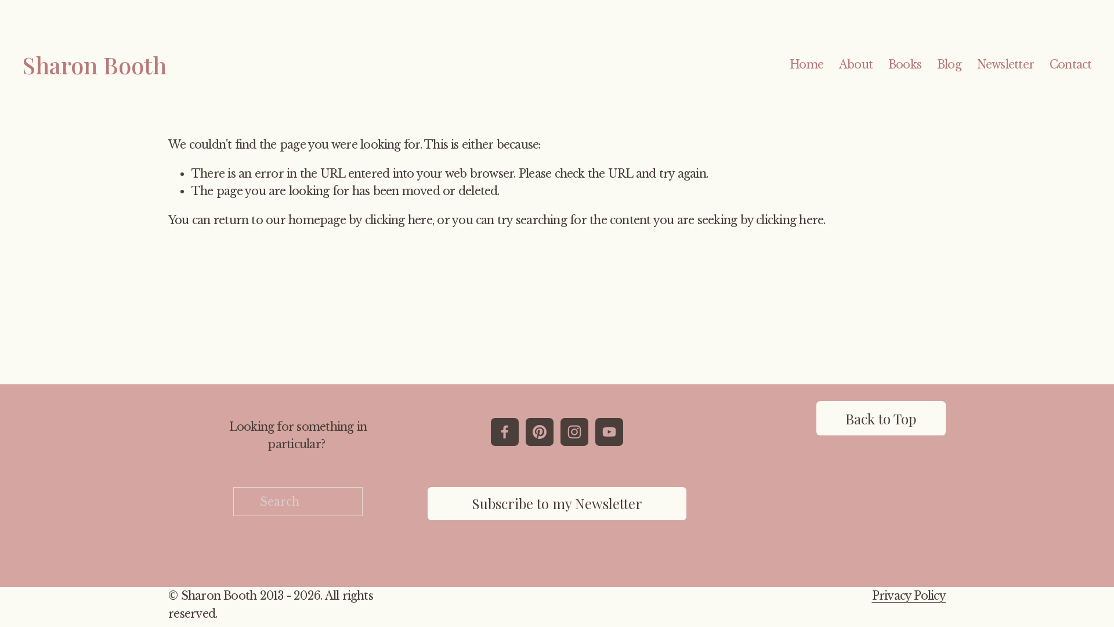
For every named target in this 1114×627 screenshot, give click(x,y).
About (856, 64)
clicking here (398, 220)
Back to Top (880, 418)
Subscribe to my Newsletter (557, 503)
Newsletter (1005, 64)
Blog (949, 64)
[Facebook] (505, 432)
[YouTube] (609, 432)
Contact (1071, 64)
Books (904, 64)
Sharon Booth (94, 64)
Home (806, 64)
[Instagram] (574, 432)
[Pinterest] (540, 432)
